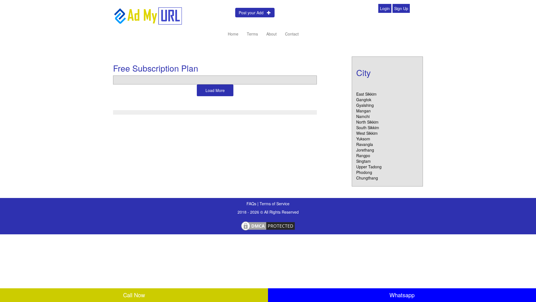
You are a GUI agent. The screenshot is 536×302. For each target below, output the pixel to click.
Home (233, 34)
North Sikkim (367, 122)
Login (385, 8)
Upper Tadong (369, 166)
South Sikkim (367, 127)
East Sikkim (366, 94)
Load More (215, 90)
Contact (292, 34)
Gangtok (363, 99)
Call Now (134, 295)
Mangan (363, 111)
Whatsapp (402, 295)
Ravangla (364, 144)
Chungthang (367, 178)
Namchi (363, 116)
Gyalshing (365, 105)
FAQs (252, 203)
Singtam (363, 161)
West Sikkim (367, 133)
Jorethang (365, 150)
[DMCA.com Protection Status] (268, 225)
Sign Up (401, 8)
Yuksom (363, 138)
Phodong (364, 172)
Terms (252, 34)
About (271, 34)
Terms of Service (274, 203)
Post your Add (253, 12)
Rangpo (363, 155)
